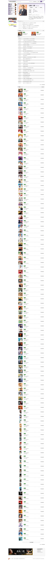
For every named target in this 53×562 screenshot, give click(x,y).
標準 (41, 1)
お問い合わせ (39, 550)
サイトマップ (39, 551)
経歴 (36, 7)
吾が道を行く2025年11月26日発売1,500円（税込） (25, 34)
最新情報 (31, 7)
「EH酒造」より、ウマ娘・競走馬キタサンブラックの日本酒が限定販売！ (30, 25)
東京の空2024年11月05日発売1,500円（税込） (39, 34)
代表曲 (40, 7)
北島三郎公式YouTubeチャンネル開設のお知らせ (27, 24)
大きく (43, 1)
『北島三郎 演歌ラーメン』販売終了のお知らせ (27, 28)
